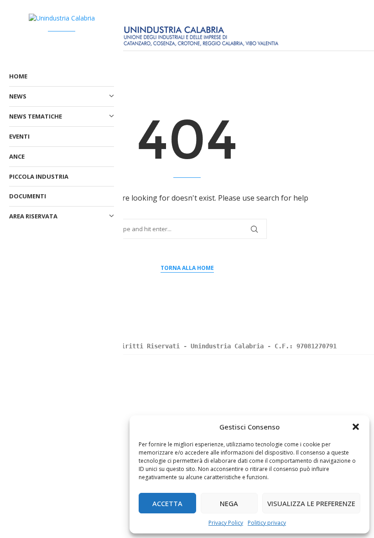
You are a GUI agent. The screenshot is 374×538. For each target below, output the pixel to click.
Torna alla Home (187, 268)
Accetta (167, 503)
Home (18, 76)
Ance (17, 156)
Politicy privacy (267, 523)
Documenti (27, 196)
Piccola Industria (38, 176)
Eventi (19, 136)
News (17, 96)
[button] (355, 426)
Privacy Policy (225, 523)
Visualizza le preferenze (311, 503)
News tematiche (35, 116)
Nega (229, 503)
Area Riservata (33, 216)
